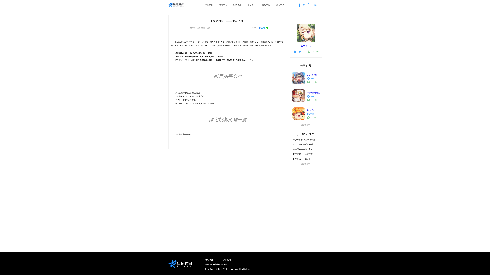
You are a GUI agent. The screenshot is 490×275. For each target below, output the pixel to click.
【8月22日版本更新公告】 (302, 144)
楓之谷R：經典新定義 (317, 110)
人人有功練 (312, 75)
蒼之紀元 (306, 46)
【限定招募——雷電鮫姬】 (302, 154)
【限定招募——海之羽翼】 (302, 159)
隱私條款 (209, 260)
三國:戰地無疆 (313, 93)
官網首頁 (209, 5)
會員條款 (227, 260)
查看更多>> (305, 125)
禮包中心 (223, 5)
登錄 (315, 5)
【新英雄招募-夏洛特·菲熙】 (303, 140)
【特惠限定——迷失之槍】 (302, 149)
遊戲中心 (266, 5)
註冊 (304, 5)
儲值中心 (252, 5)
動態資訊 (237, 5)
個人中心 (280, 5)
